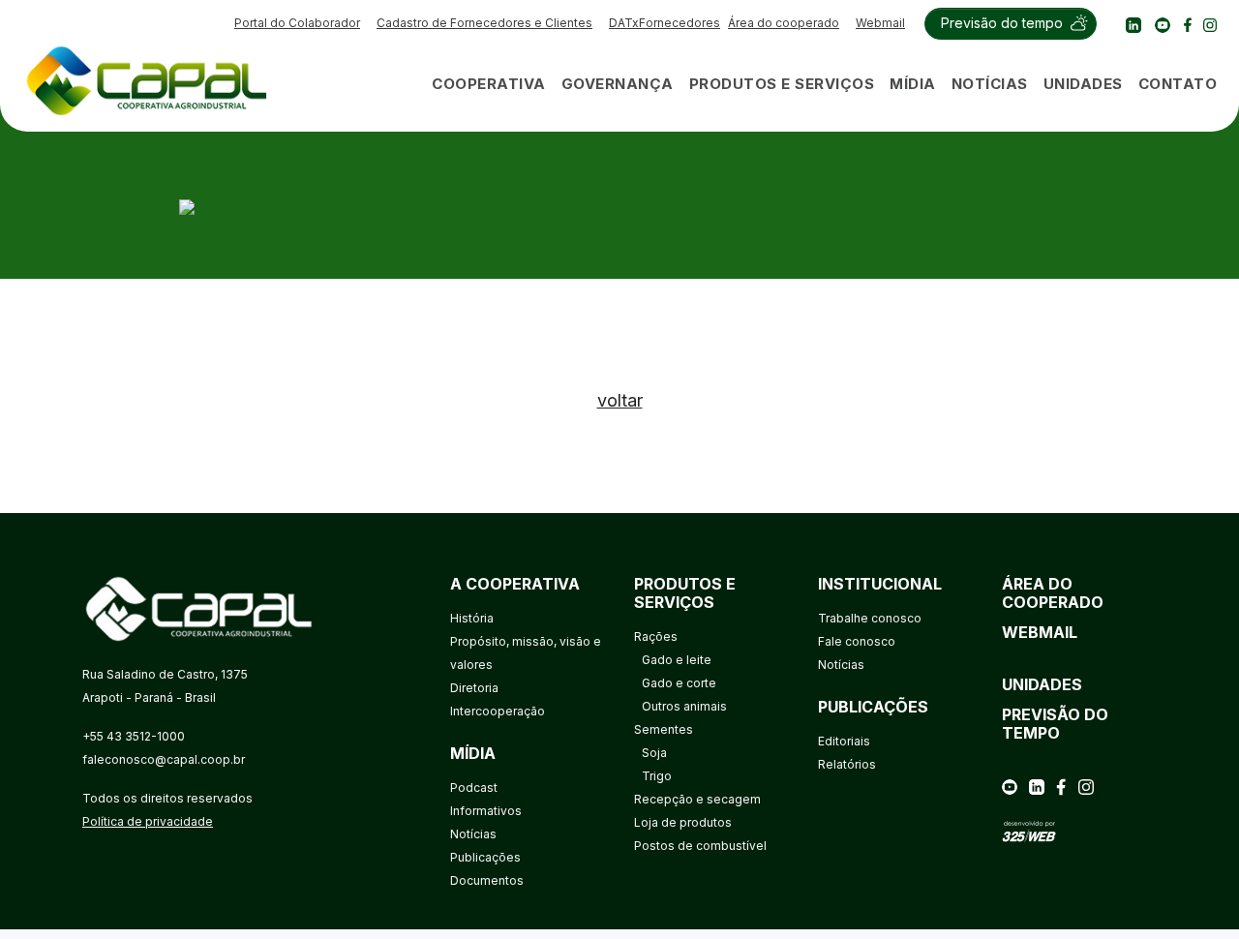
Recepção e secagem (697, 799)
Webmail (880, 22)
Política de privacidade (147, 821)
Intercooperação (497, 711)
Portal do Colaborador (297, 22)
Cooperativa (489, 84)
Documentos (487, 880)
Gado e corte (679, 683)
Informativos (486, 810)
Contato (1178, 84)
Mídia (913, 84)
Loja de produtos (683, 822)
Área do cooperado (783, 22)
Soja (654, 752)
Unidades (1083, 84)
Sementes (663, 729)
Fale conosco (856, 641)
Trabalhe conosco (870, 618)
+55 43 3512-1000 (133, 736)
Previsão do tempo (1002, 23)
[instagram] (1210, 24)
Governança (617, 84)
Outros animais (684, 706)
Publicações (485, 857)
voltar (620, 400)
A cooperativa (515, 583)
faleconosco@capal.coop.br (163, 759)
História (472, 618)
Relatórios (847, 764)
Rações (656, 636)
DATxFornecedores (664, 22)
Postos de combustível (700, 845)
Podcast (474, 787)
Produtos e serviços (782, 84)
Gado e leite (676, 659)
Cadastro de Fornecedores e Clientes (484, 22)
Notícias (990, 84)
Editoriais (844, 741)
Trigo (657, 776)
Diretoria (474, 688)
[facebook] (1187, 24)
